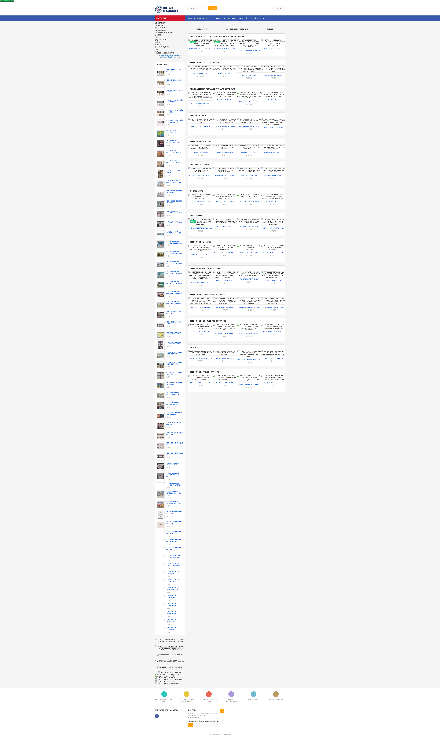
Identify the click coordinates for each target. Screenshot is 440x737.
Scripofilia (158, 37)
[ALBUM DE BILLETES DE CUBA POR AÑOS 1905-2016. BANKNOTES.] (273, 246)
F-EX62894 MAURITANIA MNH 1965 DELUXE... (174, 512)
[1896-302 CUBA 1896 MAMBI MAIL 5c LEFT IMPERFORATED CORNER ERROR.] (225, 195)
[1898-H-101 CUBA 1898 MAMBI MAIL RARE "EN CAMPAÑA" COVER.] (200, 119)
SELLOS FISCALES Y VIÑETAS (164, 53)
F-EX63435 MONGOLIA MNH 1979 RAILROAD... (173, 393)
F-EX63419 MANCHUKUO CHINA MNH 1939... (174, 413)
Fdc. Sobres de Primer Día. (163, 32)
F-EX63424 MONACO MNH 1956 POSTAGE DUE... (172, 475)
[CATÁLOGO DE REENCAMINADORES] (170, 667)
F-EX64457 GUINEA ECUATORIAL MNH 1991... (174, 232)
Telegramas (158, 44)
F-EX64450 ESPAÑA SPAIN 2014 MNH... (174, 323)
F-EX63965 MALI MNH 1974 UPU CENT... (173, 580)
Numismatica (159, 36)
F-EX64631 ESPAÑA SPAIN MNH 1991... (174, 91)
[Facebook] (157, 716)
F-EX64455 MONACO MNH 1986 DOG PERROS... (174, 272)
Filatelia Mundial (160, 29)
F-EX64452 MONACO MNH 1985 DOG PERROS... (174, 302)
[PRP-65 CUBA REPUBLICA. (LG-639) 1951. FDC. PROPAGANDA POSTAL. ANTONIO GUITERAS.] (249, 272)
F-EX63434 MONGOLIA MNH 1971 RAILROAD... (173, 403)
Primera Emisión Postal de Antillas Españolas (212, 89)
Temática (158, 34)
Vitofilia (157, 41)
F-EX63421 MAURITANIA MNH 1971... (174, 548)
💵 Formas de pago (235, 18)
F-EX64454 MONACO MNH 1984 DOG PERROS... (174, 282)
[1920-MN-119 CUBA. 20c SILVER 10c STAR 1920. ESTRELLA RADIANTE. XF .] (249, 145)
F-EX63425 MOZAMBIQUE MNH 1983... (174, 444)
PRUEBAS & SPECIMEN (199, 165)
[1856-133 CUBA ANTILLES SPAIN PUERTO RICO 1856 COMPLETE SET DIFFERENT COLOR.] (225, 93)
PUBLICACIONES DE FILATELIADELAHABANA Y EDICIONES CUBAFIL (218, 36)
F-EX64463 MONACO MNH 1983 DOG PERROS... (174, 242)
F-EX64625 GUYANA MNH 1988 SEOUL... (174, 171)
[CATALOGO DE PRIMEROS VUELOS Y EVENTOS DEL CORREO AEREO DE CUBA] (170, 661)
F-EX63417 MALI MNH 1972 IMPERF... (173, 628)
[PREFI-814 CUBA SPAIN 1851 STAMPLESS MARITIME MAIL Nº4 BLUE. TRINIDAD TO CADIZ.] (249, 219)
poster (157, 51)
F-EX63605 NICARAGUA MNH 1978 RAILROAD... (173, 333)
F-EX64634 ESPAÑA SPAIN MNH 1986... (174, 71)
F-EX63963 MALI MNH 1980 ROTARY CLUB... (173, 588)
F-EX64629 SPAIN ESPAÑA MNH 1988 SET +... (174, 121)
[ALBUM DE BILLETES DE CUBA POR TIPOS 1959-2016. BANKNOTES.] (225, 246)
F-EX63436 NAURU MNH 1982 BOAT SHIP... (174, 383)
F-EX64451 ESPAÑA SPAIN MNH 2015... (174, 312)
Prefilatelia (196, 216)
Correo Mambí (197, 191)
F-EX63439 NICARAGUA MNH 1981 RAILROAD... (173, 343)
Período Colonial (198, 115)
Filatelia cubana (160, 22)
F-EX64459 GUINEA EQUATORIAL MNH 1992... (174, 212)
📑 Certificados (260, 18)
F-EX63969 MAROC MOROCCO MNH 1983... (173, 492)
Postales (157, 43)
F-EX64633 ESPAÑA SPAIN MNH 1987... (174, 81)
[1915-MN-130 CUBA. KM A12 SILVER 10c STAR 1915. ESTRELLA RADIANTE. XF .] (273, 145)
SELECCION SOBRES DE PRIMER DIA (205, 268)
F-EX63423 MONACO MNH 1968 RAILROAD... (173, 484)
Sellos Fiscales (160, 27)
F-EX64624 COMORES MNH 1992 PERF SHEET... (174, 181)
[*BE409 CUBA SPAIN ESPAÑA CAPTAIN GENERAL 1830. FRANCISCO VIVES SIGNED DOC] (273, 325)
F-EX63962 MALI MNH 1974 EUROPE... (173, 596)
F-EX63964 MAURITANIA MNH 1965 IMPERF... (174, 540)
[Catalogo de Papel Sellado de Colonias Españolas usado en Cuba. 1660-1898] (170, 640)
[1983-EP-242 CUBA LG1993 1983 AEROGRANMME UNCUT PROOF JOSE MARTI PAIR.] (249, 168)
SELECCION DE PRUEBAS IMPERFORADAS (207, 295)
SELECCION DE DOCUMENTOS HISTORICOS (208, 321)
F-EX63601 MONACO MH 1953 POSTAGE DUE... (174, 464)
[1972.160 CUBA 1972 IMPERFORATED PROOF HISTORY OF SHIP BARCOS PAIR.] (200, 66)
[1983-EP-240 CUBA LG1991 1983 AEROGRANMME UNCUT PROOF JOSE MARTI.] (273, 168)
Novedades (162, 65)
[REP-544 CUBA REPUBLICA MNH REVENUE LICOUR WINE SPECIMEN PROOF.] (225, 168)
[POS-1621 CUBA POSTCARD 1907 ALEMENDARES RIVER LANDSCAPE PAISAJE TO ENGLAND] (273, 351)
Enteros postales (160, 31)
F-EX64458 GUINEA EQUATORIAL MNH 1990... (174, 222)
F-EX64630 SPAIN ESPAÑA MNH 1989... (174, 111)
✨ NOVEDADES (203, 18)
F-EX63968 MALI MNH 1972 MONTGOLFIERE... (173, 564)
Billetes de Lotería (160, 39)
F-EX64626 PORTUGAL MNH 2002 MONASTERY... (174, 161)
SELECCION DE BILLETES (200, 242)
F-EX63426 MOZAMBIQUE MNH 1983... (174, 454)
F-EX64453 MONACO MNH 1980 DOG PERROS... (174, 292)
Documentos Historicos (162, 48)
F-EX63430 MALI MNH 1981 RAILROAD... (173, 612)
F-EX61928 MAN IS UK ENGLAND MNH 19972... (174, 556)
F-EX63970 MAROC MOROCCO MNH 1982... (173, 502)
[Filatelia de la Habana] (170, 13)
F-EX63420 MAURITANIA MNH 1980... (174, 532)
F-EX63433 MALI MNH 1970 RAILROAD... (173, 604)
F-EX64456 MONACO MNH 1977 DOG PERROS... (174, 262)
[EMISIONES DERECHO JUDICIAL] (170, 672)
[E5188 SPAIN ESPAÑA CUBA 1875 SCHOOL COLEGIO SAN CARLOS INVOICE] (200, 325)
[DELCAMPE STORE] (203, 29)
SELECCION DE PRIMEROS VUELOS (204, 372)
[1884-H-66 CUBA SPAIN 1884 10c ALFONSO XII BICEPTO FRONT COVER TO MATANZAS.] (249, 119)
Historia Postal (159, 24)
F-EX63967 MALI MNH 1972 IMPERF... (173, 572)
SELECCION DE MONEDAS (201, 142)
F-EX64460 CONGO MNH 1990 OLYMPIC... (174, 202)
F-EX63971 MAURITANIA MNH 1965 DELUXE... (174, 522)
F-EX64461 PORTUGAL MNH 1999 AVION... (173, 131)
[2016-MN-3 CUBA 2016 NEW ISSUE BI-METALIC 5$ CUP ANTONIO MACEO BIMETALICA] (200, 145)
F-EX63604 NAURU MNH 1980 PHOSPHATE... (174, 353)
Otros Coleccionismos (162, 46)
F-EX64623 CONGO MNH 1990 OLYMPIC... (174, 192)
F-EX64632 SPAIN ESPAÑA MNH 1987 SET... (174, 101)
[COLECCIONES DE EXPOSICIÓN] (237, 29)
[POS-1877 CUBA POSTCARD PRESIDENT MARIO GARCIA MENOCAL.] (225, 351)
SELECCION (159, 49)
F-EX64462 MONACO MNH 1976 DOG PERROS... (174, 252)
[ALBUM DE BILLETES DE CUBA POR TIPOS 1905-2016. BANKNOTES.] (249, 246)
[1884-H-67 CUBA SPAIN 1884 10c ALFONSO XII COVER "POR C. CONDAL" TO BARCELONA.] (225, 119)
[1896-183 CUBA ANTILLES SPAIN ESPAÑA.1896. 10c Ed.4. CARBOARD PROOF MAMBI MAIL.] (273, 195)
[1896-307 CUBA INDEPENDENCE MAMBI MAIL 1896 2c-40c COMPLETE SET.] (200, 195)
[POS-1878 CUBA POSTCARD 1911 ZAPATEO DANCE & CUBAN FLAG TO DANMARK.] (200, 351)
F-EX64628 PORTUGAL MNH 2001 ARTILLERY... (173, 141)
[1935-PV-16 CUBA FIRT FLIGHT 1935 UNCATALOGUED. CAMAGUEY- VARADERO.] (200, 376)
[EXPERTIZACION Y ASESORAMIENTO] (170, 655)
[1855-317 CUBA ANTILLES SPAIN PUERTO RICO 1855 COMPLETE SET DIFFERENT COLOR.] (273, 93)
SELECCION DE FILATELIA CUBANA (204, 63)
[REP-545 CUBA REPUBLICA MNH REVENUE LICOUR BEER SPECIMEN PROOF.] (200, 168)
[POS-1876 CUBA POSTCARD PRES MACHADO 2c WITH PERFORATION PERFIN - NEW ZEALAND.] (249, 351)
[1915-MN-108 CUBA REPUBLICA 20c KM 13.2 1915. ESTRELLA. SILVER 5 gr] (225, 145)
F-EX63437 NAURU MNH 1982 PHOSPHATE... (174, 373)
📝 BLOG (249, 18)
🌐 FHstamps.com (218, 18)
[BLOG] (270, 29)
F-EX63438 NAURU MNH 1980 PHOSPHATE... (174, 363)
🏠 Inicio (191, 18)
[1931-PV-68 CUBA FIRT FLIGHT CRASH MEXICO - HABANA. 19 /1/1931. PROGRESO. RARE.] (225, 376)
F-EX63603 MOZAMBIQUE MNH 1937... (174, 423)
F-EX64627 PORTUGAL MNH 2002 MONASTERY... (174, 151)
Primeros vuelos (160, 25)
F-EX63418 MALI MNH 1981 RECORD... (173, 620)
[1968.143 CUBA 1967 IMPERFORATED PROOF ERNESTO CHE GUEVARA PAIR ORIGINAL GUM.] (225, 66)
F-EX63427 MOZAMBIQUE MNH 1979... (174, 433)
